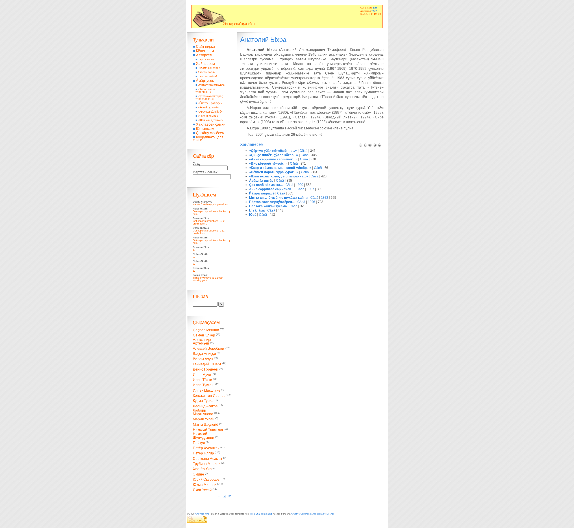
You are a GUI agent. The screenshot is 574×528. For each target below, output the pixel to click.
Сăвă (303, 151)
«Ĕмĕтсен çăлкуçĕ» (210, 103)
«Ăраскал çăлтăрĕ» (210, 111)
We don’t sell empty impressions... (211, 204)
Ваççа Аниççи (204, 354)
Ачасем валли (206, 72)
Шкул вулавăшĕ (207, 76)
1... (194, 250)
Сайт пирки (205, 46)
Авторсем (204, 55)
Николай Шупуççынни (203, 435)
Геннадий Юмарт (207, 364)
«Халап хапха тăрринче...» (205, 91)
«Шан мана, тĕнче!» (210, 120)
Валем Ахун (203, 359)
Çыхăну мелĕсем (210, 133)
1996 (311, 202)
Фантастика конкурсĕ (211, 85)
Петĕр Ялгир (203, 453)
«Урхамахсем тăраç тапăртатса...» (209, 97)
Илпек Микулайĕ (206, 390)
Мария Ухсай (203, 419)
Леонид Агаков (205, 406)
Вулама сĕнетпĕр (209, 68)
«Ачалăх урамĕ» (208, 107)
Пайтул (199, 443)
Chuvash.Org (202, 514)
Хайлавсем (205, 63)
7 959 (374, 10)
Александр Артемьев (202, 341)
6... (194, 256)
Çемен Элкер (204, 335)
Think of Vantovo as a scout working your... (208, 279)
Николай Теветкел (208, 430)
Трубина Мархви (206, 464)
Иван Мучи (202, 375)
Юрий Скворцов (206, 479)
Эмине (198, 474)
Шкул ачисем (206, 59)
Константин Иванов (209, 395)
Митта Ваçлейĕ (205, 424)
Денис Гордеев (205, 369)
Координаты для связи (208, 138)
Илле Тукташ (203, 385)
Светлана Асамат (207, 458)
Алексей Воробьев (208, 348)
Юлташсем (205, 129)
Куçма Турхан (204, 401)
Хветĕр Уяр (202, 469)
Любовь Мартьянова (203, 412)
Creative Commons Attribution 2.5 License (313, 514)
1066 (375, 7)
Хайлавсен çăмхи (210, 124)
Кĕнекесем (205, 51)
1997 (310, 189)
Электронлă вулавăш (238, 23)
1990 (299, 185)
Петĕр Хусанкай (206, 448)
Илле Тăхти (202, 380)
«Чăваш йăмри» (208, 116)
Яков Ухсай (202, 490)
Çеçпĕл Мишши (206, 330)
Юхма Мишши (204, 485)
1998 (324, 197)
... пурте (224, 496)
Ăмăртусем (205, 81)
